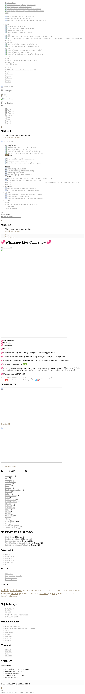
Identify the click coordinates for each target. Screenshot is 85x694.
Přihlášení (8, 652)
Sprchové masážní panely (34, 54)
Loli (31, 593)
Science (8, 514)
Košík (3, 95)
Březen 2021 (9, 558)
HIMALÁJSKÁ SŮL (12, 617)
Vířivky (8, 34)
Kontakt (8, 82)
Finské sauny (21, 26)
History (27, 593)
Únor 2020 (9, 562)
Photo (7, 510)
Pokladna (8, 115)
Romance (62, 593)
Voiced (15, 596)
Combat (51, 590)
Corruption (57, 590)
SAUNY (8, 611)
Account (4, 97)
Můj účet (8, 109)
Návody (8, 80)
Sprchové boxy (10, 3)
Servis (7, 72)
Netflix (50, 593)
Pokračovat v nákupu (12, 137)
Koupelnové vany (26, 7)
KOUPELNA (9, 609)
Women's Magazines (12, 526)
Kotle (7, 58)
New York (8, 506)
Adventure (31, 590)
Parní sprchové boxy (29, 5)
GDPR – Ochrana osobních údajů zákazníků (20, 70)
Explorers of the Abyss (13, 541)
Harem (22, 594)
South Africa (9, 516)
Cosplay (64, 590)
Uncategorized (10, 237)
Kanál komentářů (11, 578)
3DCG (24, 590)
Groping (15, 593)
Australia (8, 480)
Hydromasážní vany (28, 16)
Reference (8, 78)
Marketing (8, 504)
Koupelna (8, 42)
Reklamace (9, 74)
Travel (7, 520)
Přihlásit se (9, 574)
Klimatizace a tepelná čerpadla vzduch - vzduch (22, 60)
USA (7, 524)
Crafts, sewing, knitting (13, 490)
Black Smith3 (5, 424)
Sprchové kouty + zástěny (34, 50)
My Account (9, 111)
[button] (1, 127)
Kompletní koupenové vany (36, 20)
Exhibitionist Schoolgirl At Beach (16, 545)
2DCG (5, 590)
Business (8, 488)
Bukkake (46, 590)
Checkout (8, 117)
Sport (7, 518)
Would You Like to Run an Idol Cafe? (18, 543)
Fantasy (4, 593)
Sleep (77, 593)
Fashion (8, 492)
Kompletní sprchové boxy (35, 11)
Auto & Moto (10, 482)
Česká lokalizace (11, 580)
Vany (7, 13)
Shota (68, 593)
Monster (44, 593)
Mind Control (35, 593)
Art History (41, 590)
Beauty (7, 486)
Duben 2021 (9, 556)
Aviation (8, 484)
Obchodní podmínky (12, 68)
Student (3, 596)
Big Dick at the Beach (8, 466)
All (6, 478)
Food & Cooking (11, 496)
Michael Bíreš (25, 684)
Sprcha (7, 48)
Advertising (9, 476)
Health (7, 498)
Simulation (72, 593)
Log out (8, 121)
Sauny (7, 24)
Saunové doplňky (26, 32)
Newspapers (9, 508)
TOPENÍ (8, 613)
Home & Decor (10, 500)
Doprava (8, 76)
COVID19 (69, 590)
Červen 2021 (9, 554)
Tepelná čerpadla (11, 64)
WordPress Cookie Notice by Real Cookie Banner (18, 692)
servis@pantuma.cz (12, 673)
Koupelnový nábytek (29, 44)
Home (3, 93)
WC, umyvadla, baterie (31, 46)
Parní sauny (20, 30)
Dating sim (76, 590)
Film (9, 593)
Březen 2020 (9, 560)
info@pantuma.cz (11, 677)
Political (8, 512)
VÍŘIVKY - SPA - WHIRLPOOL (41, 36)
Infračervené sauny (27, 28)
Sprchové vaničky (26, 52)
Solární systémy (10, 62)
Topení (7, 56)
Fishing (7, 494)
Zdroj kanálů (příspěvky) (14, 576)
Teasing (10, 596)
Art (37, 590)
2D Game (16, 590)
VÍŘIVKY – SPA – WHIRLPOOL (16, 615)
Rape (54, 593)
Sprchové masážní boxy (32, 9)
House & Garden (11, 502)
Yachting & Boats (11, 528)
